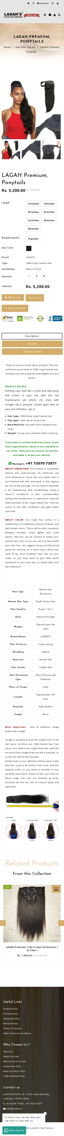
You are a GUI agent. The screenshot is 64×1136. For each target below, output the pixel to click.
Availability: (8, 268)
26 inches (49, 220)
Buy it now (35, 297)
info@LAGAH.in (14, 1108)
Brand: (5, 257)
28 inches (33, 228)
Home (7, 47)
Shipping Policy (11, 1018)
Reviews (32, 343)
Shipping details (32, 351)
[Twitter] (29, 3)
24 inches (33, 220)
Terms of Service (12, 1028)
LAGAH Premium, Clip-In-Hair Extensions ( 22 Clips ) (32, 948)
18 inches (49, 203)
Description (32, 336)
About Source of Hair (14, 1061)
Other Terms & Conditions (17, 1033)
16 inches (33, 203)
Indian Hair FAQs (12, 1066)
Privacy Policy (10, 1013)
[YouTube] (58, 3)
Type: (5, 263)
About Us (8, 1051)
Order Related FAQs (14, 1076)
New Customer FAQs (14, 1071)
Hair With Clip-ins (25, 47)
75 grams (33, 238)
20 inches (33, 211)
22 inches (49, 211)
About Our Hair (11, 1056)
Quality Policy (10, 1008)
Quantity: (7, 276)
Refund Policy (10, 1023)
